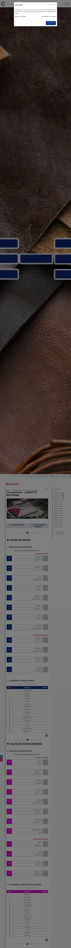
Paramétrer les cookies (48, 16)
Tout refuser (52, 4)
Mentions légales (20, 16)
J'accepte (51, 23)
